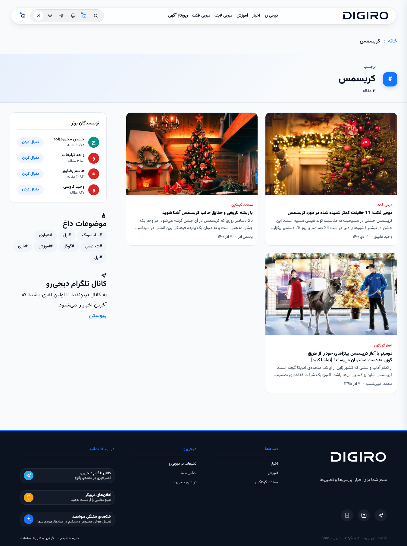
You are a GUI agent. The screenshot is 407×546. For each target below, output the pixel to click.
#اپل (67, 235)
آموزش (242, 15)
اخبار (256, 15)
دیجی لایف (223, 15)
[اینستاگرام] (364, 515)
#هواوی (45, 235)
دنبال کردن (30, 142)
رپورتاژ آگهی (178, 15)
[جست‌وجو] (96, 15)
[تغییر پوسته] (50, 15)
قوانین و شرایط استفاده (37, 538)
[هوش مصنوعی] (84, 15)
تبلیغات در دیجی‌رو (182, 464)
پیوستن (98, 315)
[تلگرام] (381, 515)
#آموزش (45, 246)
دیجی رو (271, 15)
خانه (392, 41)
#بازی (22, 246)
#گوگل (69, 246)
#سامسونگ (92, 235)
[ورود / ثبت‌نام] (38, 15)
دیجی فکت (201, 15)
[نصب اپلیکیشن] (347, 515)
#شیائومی (93, 246)
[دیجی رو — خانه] (365, 15)
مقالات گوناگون (266, 482)
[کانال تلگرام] (61, 15)
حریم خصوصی (68, 538)
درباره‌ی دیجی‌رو (185, 482)
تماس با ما (188, 473)
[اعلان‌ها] (73, 15)
